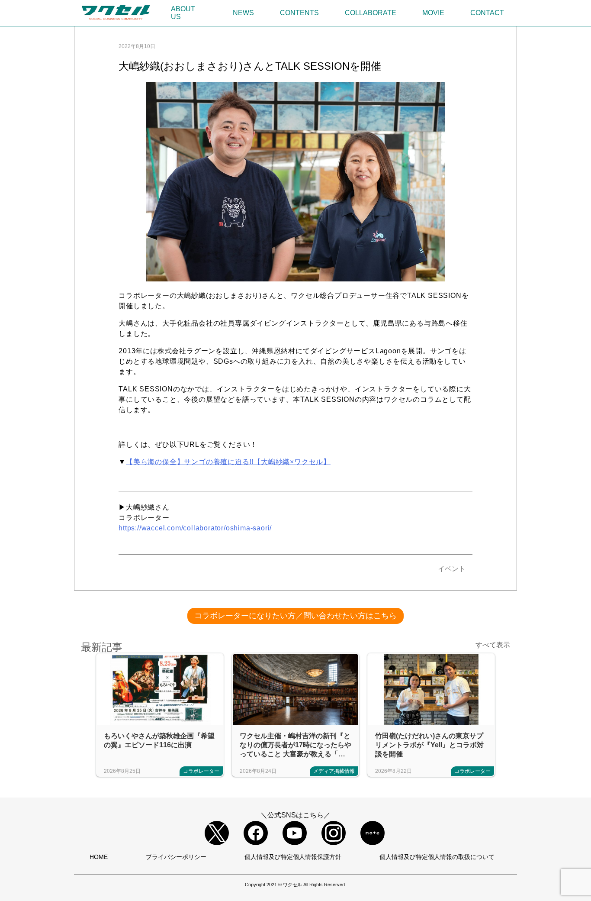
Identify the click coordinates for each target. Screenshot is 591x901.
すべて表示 (492, 645)
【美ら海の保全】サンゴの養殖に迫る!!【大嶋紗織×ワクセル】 (228, 461)
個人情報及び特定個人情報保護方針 (292, 856)
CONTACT (487, 12)
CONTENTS (299, 12)
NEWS (243, 12)
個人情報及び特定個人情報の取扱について (437, 856)
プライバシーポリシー (176, 856)
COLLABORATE (370, 12)
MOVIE (433, 12)
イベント (452, 568)
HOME (99, 856)
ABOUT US (183, 12)
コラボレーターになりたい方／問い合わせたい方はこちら (295, 615)
